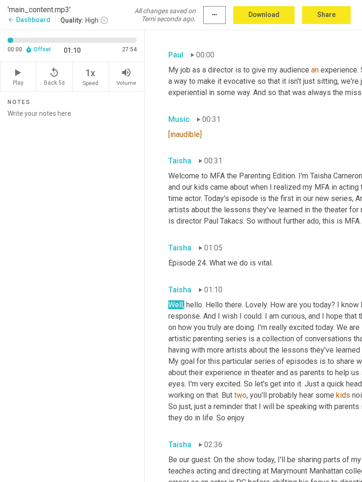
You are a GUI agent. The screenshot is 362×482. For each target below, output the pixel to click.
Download (264, 14)
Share (326, 14)
